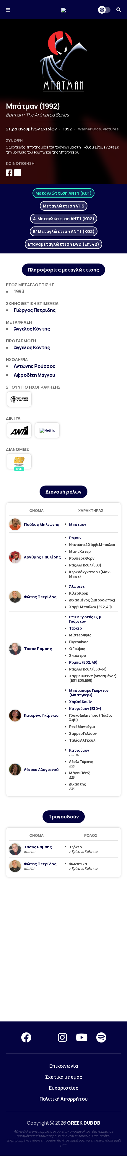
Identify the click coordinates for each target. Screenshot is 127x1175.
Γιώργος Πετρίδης (35, 310)
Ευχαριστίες (63, 1088)
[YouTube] (81, 1037)
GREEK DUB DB (83, 1123)
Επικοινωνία (63, 1066)
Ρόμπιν (75, 537)
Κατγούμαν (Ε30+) (85, 708)
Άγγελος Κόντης (32, 328)
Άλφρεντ (77, 586)
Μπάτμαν (77, 524)
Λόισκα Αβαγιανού (41, 769)
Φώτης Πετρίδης (40, 597)
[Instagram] (62, 1037)
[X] (44, 1037)
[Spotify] (101, 1037)
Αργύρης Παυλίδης (42, 557)
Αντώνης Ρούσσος (35, 366)
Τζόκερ (75, 628)
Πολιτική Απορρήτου (64, 1099)
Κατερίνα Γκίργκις (41, 715)
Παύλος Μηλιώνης (41, 524)
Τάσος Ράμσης (38, 648)
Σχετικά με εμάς (63, 1077)
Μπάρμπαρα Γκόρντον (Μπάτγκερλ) (88, 692)
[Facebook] (26, 1037)
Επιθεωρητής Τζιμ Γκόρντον (85, 619)
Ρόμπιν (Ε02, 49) (83, 662)
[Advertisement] (63, 949)
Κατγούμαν (79, 750)
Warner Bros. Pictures (98, 129)
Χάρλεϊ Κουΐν (80, 701)
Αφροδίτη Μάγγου (34, 375)
